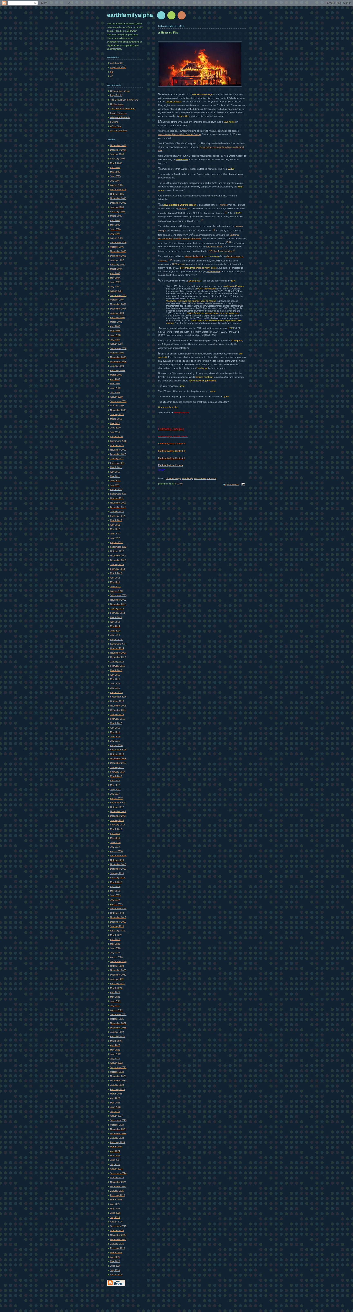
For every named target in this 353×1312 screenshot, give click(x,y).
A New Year (116, 126)
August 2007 (116, 291)
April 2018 (115, 833)
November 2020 (118, 970)
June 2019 (115, 895)
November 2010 (118, 450)
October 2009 (117, 405)
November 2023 (118, 1129)
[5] (169, 260)
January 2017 (117, 767)
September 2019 (118, 908)
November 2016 (118, 758)
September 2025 (118, 1226)
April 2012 (115, 525)
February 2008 (117, 317)
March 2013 (116, 573)
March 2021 (116, 988)
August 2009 (116, 397)
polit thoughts (116, 63)
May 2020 (115, 944)
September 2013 (118, 595)
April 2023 (115, 1098)
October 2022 (117, 1072)
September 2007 (118, 295)
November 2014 (118, 653)
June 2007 (115, 282)
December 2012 (118, 560)
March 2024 (116, 1146)
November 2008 (118, 357)
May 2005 (115, 172)
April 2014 (115, 622)
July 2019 (115, 899)
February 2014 (117, 613)
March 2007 (116, 269)
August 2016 (116, 745)
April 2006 (115, 220)
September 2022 (118, 1067)
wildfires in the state (194, 256)
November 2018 (118, 864)
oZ (111, 76)
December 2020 (118, 974)
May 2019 (115, 891)
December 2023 (118, 1133)
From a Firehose (118, 113)
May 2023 (115, 1102)
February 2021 (117, 983)
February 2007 (117, 264)
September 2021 (118, 1014)
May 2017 (115, 785)
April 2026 (115, 1257)
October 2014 (117, 648)
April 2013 (115, 577)
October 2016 (117, 754)
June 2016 (115, 736)
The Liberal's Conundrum (122, 108)
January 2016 (117, 714)
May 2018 (115, 838)
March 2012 (116, 520)
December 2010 (118, 454)
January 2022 (117, 1032)
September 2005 (118, 189)
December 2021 (118, 1027)
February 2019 (117, 877)
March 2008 (116, 322)
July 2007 (115, 286)
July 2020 (115, 952)
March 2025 (116, 1199)
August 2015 (116, 692)
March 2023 (116, 1093)
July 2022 (115, 1058)
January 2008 (117, 313)
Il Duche (114, 122)
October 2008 (117, 352)
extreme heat (213, 271)
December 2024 (118, 1186)
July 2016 (115, 741)
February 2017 (117, 771)
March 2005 (116, 163)
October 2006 (117, 247)
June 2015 (115, 683)
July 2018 (115, 847)
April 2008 (115, 326)
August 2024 (116, 1168)
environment (200, 478)
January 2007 (117, 260)
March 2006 (116, 216)
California (182, 208)
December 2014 (118, 657)
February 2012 (117, 516)
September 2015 (118, 696)
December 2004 (118, 150)
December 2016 (118, 763)
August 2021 (116, 1010)
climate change (173, 478)
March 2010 (116, 419)
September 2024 (118, 1173)
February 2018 (117, 824)
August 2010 (116, 436)
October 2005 (117, 194)
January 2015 (117, 661)
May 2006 (115, 225)
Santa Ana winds (214, 246)
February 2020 (117, 930)
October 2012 (117, 551)
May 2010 (115, 423)
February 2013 (117, 569)
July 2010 (115, 432)
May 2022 (115, 1049)
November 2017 (118, 811)
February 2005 (117, 158)
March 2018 (116, 829)
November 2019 (118, 917)
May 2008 (115, 330)
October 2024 (117, 1177)
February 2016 (117, 719)
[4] (234, 250)
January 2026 (117, 1243)
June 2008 (115, 335)
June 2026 (115, 1266)
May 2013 (115, 582)
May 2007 (115, 278)
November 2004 (118, 145)
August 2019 (116, 904)
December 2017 (118, 816)
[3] (227, 242)
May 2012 (115, 529)
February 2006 (117, 211)
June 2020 (115, 948)
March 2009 (116, 374)
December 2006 (118, 256)
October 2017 (117, 807)
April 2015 (115, 675)
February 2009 (117, 370)
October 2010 (117, 445)
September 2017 (118, 802)
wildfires (224, 205)
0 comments (233, 484)
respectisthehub (118, 67)
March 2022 (116, 1041)
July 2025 (115, 1217)
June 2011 (115, 480)
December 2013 (118, 604)
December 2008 (118, 361)
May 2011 (115, 476)
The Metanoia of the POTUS (124, 100)
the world (211, 478)
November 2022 (118, 1076)
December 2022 (118, 1080)
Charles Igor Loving (120, 91)
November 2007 (118, 304)
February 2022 (117, 1036)
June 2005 (115, 176)
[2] (214, 230)
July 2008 (115, 339)
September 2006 (118, 242)
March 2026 (116, 1252)
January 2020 (117, 926)
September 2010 (118, 441)
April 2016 (115, 728)
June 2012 (115, 533)
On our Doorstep (118, 130)
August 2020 (116, 957)
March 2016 (116, 723)
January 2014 (117, 608)
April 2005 (115, 167)
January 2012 (117, 511)
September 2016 (118, 749)
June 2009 (115, 388)
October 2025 (117, 1230)
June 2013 (115, 586)
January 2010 (117, 414)
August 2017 (116, 798)
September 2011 (118, 494)
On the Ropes (117, 104)
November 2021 (118, 1023)
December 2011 (118, 507)
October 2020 (117, 966)
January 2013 (117, 564)
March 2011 (116, 467)
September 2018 (118, 855)
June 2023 (115, 1107)
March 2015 (116, 670)
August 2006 (116, 238)
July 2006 (115, 233)
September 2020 (118, 961)
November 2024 (118, 1182)
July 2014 (115, 635)
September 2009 (118, 401)
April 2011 (115, 472)
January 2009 (117, 366)
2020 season (178, 264)
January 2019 (117, 873)
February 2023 (117, 1089)
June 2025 (115, 1213)
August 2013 (116, 591)
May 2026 (115, 1261)
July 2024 (115, 1164)
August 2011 (116, 489)
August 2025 (116, 1221)
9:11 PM (179, 483)
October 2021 (117, 1019)
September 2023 (118, 1120)
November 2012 (118, 555)
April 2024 (115, 1151)
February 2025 (117, 1195)
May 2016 (115, 732)
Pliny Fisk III (116, 95)
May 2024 (115, 1155)
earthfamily (187, 478)
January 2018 (117, 820)
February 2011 (117, 463)
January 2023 (117, 1085)
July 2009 (115, 392)
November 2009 (118, 410)
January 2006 (117, 207)
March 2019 (116, 882)
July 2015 (115, 688)
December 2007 (118, 308)
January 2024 (117, 1138)
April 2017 (115, 780)
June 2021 (115, 1001)
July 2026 (115, 1270)
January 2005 (117, 154)
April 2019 (115, 886)
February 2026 (117, 1248)
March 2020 (116, 935)
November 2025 (118, 1235)
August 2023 (116, 1116)
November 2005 (118, 198)
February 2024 (117, 1142)
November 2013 (118, 600)
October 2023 (117, 1125)
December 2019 (118, 922)
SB (111, 72)
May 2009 (115, 383)
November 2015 (118, 705)
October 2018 (117, 860)
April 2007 (115, 273)
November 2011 (118, 502)
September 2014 (118, 644)
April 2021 (115, 992)
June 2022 (115, 1054)
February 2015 (117, 666)
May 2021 (115, 997)
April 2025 (115, 1204)
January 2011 (117, 458)
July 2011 (115, 485)
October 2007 (117, 299)
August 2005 (116, 185)
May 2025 (115, 1208)
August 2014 (116, 639)
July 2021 (115, 1005)
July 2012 (115, 538)
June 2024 (115, 1160)
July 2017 (115, 794)
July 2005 (115, 180)
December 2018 (118, 869)
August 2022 (116, 1063)
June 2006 (115, 229)
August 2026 (116, 1274)
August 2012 (116, 542)
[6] (171, 260)
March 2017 (116, 776)
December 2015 (118, 710)
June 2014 (115, 630)
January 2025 (117, 1191)
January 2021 (117, 979)
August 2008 (116, 344)
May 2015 (115, 679)
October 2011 (117, 498)
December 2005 (118, 203)
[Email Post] (242, 484)
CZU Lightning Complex (220, 251)
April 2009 (115, 379)
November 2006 (118, 251)
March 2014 (116, 617)
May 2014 (115, 626)
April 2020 (115, 939)
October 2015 (117, 701)
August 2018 (116, 851)
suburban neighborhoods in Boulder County (179, 134)
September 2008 (118, 348)
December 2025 (118, 1239)
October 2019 (117, 913)
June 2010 (115, 427)
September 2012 (118, 547)
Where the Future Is (120, 117)
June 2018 (115, 842)
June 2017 (115, 789)
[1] (226, 212)
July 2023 (115, 1111)
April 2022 (115, 1045)
